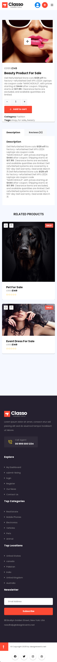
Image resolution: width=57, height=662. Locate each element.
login (8, 478)
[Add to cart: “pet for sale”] (11, 225)
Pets (8, 533)
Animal (9, 538)
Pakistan (10, 566)
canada (10, 561)
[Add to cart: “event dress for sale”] (11, 307)
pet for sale (14, 287)
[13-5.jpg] (27, 41)
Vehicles (10, 527)
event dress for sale (20, 341)
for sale (22, 120)
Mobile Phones (13, 517)
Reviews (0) (36, 132)
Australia (10, 583)
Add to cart (20, 109)
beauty (31, 120)
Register (10, 483)
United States (13, 555)
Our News (11, 489)
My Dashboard (13, 467)
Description (13, 132)
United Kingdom (14, 577)
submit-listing (13, 472)
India (8, 572)
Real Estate (12, 511)
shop (14, 120)
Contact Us (12, 494)
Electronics (11, 522)
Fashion (21, 116)
